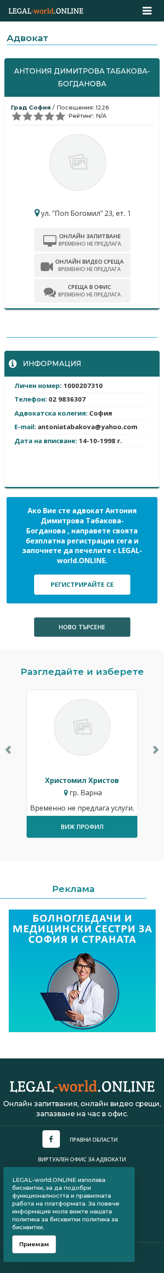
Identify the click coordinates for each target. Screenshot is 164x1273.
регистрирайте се (82, 584)
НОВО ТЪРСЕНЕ (82, 627)
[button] (8, 749)
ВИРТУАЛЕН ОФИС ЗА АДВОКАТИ (82, 1159)
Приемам (34, 1244)
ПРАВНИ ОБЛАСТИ (94, 1139)
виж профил (82, 826)
